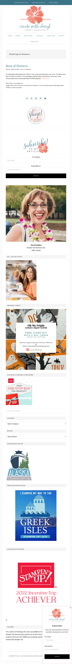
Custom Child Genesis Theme (28, 656)
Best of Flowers (17, 66)
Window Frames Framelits (14, 87)
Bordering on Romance (31, 85)
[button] (42, 40)
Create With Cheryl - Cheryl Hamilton (36, 18)
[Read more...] (46, 78)
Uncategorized (18, 83)
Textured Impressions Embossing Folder (51, 85)
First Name (36, 157)
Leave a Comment (25, 69)
